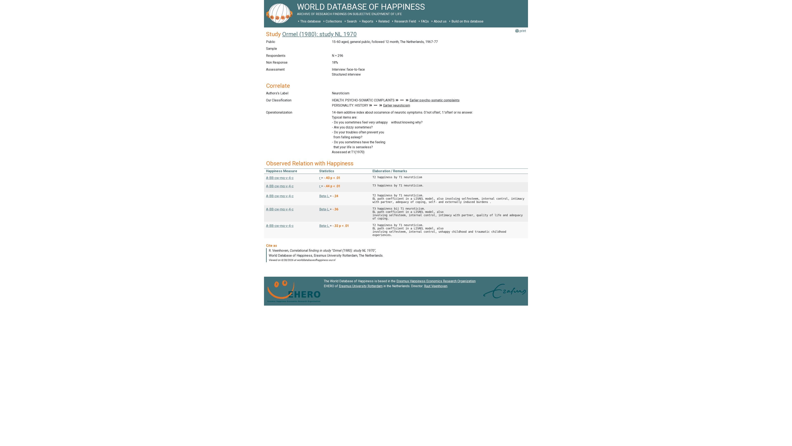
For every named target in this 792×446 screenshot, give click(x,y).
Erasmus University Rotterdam (361, 286)
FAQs (425, 21)
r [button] (320, 178)
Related (383, 21)
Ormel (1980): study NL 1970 (319, 34)
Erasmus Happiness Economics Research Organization (436, 281)
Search (352, 21)
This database (310, 21)
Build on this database (467, 21)
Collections (334, 21)
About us (440, 21)
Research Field (405, 21)
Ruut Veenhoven (435, 286)
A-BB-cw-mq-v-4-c (279, 178)
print (522, 31)
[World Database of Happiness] (280, 13)
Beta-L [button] (324, 196)
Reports (367, 21)
